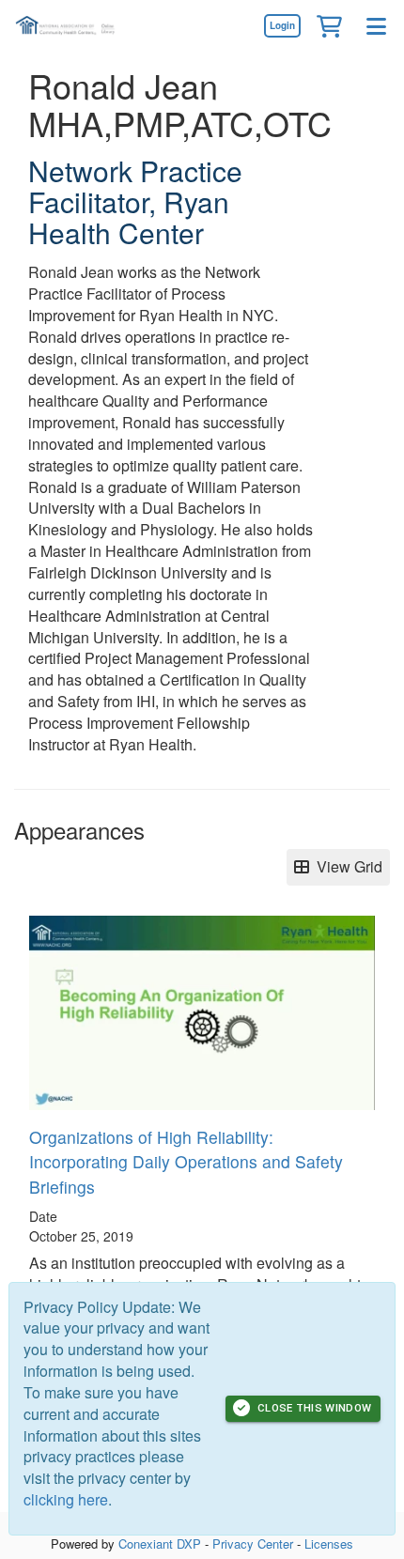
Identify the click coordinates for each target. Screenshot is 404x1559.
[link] (282, 25)
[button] (329, 25)
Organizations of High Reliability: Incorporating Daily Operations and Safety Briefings (186, 1161)
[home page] (70, 26)
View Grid (345, 866)
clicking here (65, 1499)
